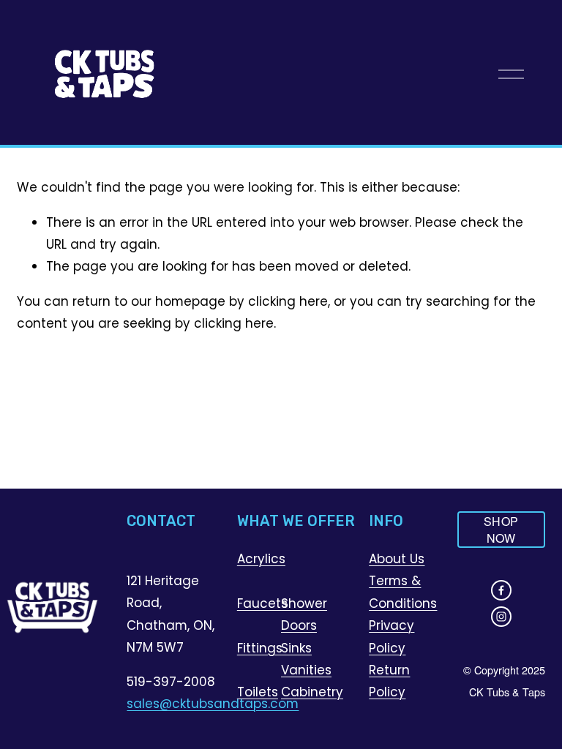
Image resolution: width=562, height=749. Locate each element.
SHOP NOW (501, 529)
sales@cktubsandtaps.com (213, 703)
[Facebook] (501, 590)
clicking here (288, 301)
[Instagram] (501, 616)
